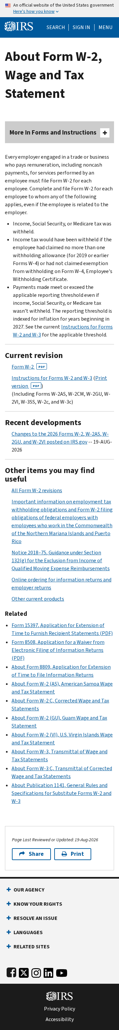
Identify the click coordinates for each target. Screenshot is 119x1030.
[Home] (19, 25)
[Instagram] (36, 971)
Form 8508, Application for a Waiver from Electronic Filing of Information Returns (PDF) (58, 650)
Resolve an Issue (36, 918)
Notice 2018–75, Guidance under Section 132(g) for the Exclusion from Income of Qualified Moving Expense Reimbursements (61, 560)
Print (77, 854)
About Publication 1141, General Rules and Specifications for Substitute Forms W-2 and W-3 (61, 793)
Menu (105, 27)
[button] (81, 27)
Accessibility (60, 1019)
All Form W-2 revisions (37, 490)
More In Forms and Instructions (53, 132)
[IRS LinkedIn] (49, 971)
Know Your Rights (38, 903)
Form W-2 (28, 366)
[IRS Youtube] (61, 971)
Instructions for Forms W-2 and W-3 (52, 378)
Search (56, 27)
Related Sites (32, 946)
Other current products (38, 598)
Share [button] (36, 854)
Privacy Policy (59, 1009)
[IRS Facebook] (11, 971)
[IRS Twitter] (24, 971)
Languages (28, 932)
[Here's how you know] (59, 8)
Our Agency (29, 889)
